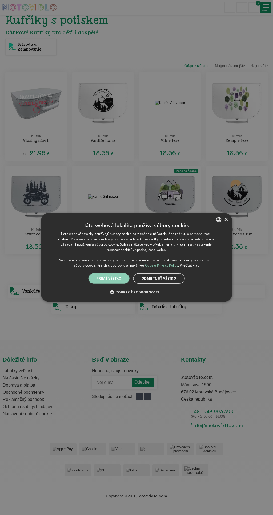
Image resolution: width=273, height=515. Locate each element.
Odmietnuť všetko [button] (159, 278)
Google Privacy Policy (161, 265)
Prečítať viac (189, 265)
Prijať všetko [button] (109, 278)
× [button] (226, 219)
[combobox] (218, 219)
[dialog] (136, 257)
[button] (136, 292)
